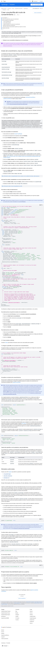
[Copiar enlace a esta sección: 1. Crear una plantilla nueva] (15, 118)
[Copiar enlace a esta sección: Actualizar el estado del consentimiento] (22, 377)
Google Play (32, 621)
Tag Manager (4, 4)
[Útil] (40, 8)
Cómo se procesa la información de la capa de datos (18, 104)
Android (31, 611)
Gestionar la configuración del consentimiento (21, 528)
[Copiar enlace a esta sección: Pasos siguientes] (12, 587)
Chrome (2, 631)
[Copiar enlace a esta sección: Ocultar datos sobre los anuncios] (19, 532)
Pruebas (6, 342)
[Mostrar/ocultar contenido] (8, 17)
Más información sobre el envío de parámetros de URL (12, 186)
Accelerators (3, 616)
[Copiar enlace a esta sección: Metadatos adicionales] (16, 469)
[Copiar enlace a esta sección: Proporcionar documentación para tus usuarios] (30, 572)
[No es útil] (42, 8)
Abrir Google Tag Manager (36, 4)
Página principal (3, 8)
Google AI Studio (32, 616)
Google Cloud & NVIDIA (5, 618)
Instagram (17, 614)
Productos (9, 8)
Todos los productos (4, 638)
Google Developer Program (5, 611)
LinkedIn (17, 616)
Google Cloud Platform (5, 635)
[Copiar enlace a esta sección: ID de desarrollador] (12, 554)
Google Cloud (32, 619)
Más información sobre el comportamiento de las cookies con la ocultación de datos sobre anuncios (20, 176)
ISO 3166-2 (24, 423)
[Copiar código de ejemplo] (42, 205)
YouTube (17, 619)
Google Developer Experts (5, 614)
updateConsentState (7, 98)
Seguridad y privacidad (18, 8)
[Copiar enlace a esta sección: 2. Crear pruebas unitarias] (15, 340)
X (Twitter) (17, 618)
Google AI (3, 636)
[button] (22, 40)
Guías (8, 9)
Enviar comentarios (37, 12)
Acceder (41, 1)
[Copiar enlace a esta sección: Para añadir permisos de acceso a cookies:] (19, 330)
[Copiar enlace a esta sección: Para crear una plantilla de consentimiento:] (19, 131)
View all (31, 623)
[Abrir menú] (2, 1)
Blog (16, 611)
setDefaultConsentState (30, 97)
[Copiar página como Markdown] (18, 15)
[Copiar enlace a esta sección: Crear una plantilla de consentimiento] (24, 90)
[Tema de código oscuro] (40, 205)
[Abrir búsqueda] (30, 1)
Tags (4, 1)
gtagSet (10, 471)
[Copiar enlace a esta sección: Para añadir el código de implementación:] (19, 189)
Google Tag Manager (18, 133)
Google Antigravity (33, 618)
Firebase (31, 614)
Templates (12, 4)
